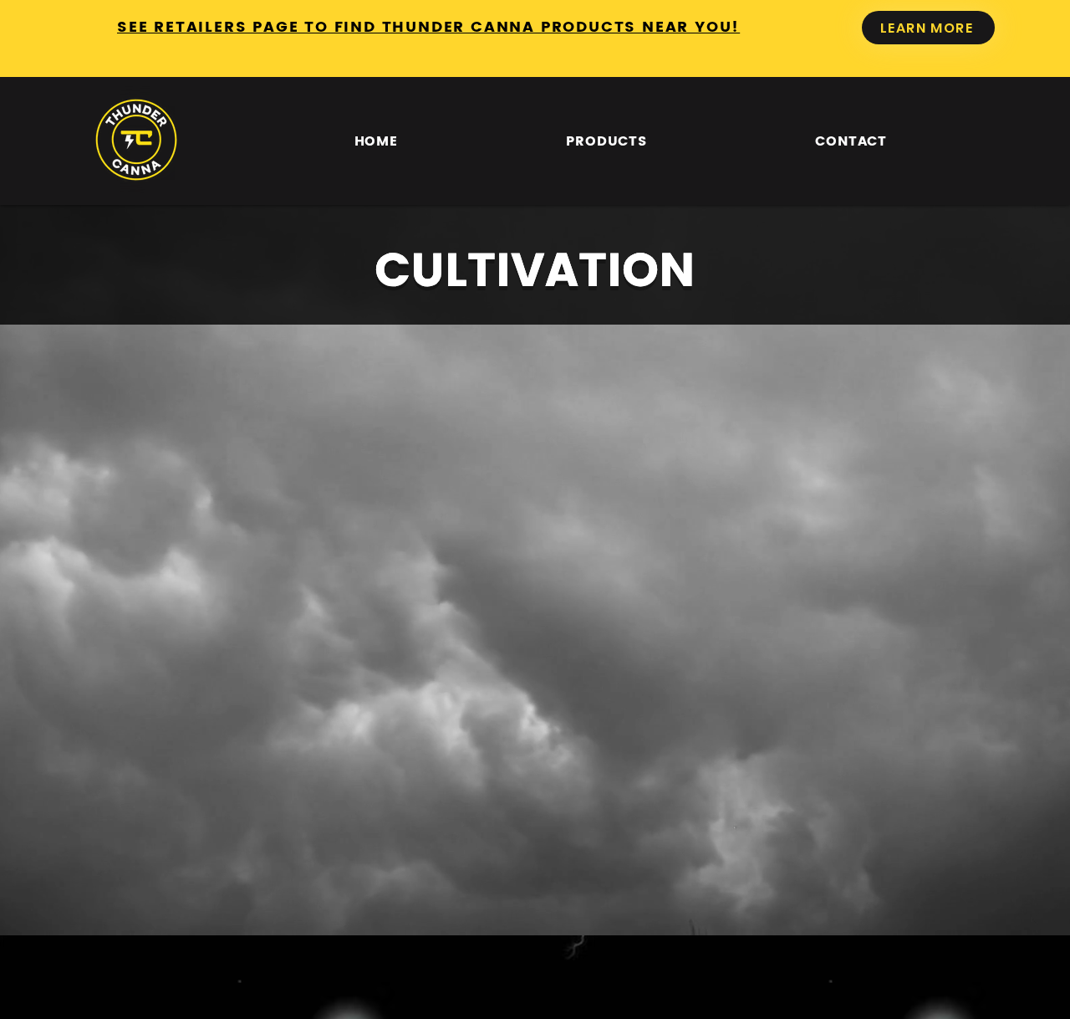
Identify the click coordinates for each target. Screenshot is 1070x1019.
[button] (607, 141)
